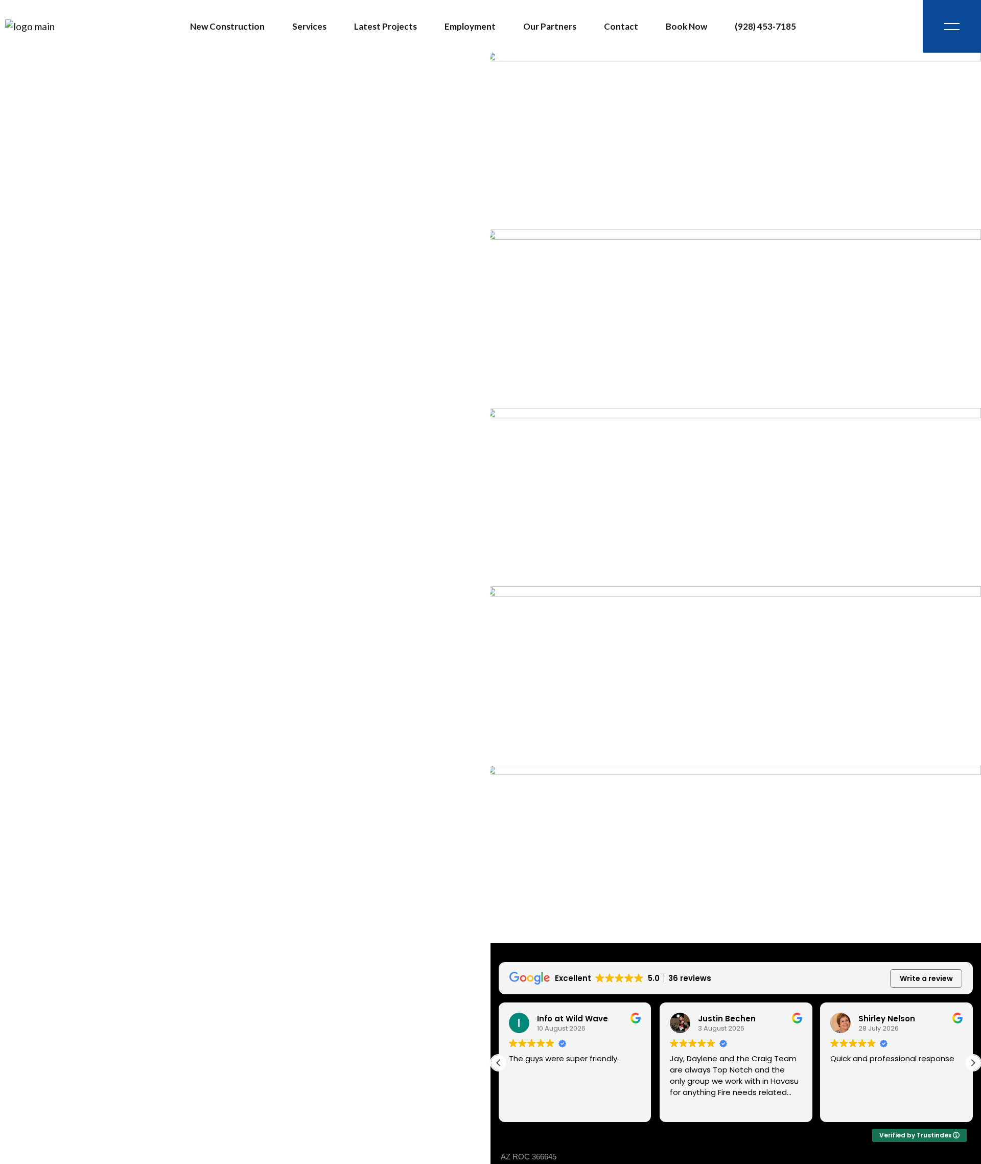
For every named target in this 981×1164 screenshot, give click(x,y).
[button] (972, 1062)
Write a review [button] (926, 978)
